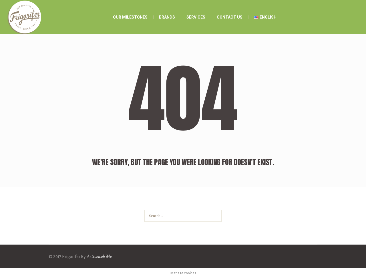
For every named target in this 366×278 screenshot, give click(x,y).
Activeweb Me (99, 256)
